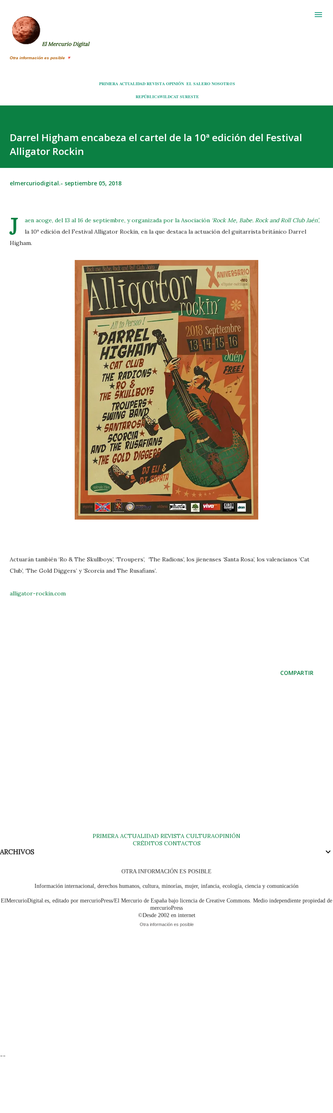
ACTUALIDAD (132, 83)
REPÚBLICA (147, 96)
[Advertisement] (166, 762)
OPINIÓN (175, 83)
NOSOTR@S (223, 83)
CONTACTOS (181, 843)
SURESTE (189, 96)
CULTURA (200, 836)
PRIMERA (108, 83)
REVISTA (156, 83)
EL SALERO (198, 83)
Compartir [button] (297, 673)
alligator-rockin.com (38, 593)
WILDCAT (169, 96)
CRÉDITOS (147, 843)
